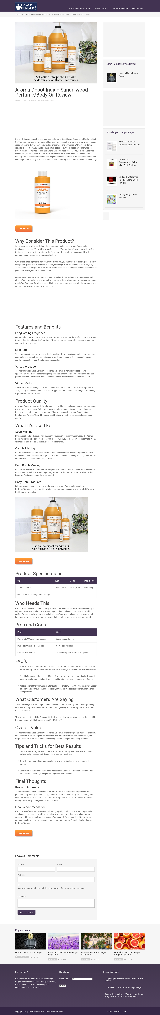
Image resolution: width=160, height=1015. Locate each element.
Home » (29, 14)
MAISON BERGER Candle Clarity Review (129, 143)
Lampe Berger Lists (22, 957)
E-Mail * (60, 864)
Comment (22, 896)
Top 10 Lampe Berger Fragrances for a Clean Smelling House (124, 995)
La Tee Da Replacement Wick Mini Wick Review (128, 162)
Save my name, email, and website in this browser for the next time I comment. (52, 888)
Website (21, 875)
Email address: (65, 979)
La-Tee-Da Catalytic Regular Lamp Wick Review (128, 180)
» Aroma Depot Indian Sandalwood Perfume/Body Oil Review (66, 14)
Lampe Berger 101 (102, 8)
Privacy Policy (58, 1012)
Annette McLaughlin (113, 994)
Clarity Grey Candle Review (128, 196)
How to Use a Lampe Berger (129, 74)
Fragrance (36, 14)
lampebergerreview (47, 101)
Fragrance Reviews (121, 8)
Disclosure (49, 1012)
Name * (21, 864)
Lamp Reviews (137, 8)
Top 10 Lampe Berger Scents (80, 8)
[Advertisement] (124, 40)
